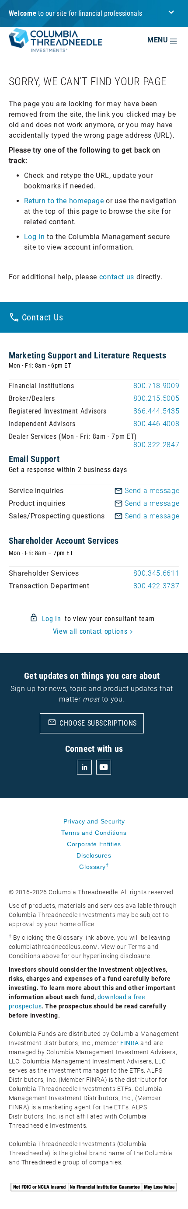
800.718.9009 (156, 386)
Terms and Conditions (93, 832)
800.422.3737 (156, 586)
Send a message (152, 490)
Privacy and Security (94, 821)
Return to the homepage (64, 201)
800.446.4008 (156, 424)
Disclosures (94, 855)
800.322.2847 (156, 445)
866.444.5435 (156, 411)
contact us (116, 277)
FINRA (129, 1042)
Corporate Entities (94, 844)
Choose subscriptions (92, 722)
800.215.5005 (156, 398)
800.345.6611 (156, 573)
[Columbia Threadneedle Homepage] (55, 46)
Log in (34, 237)
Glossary (93, 866)
